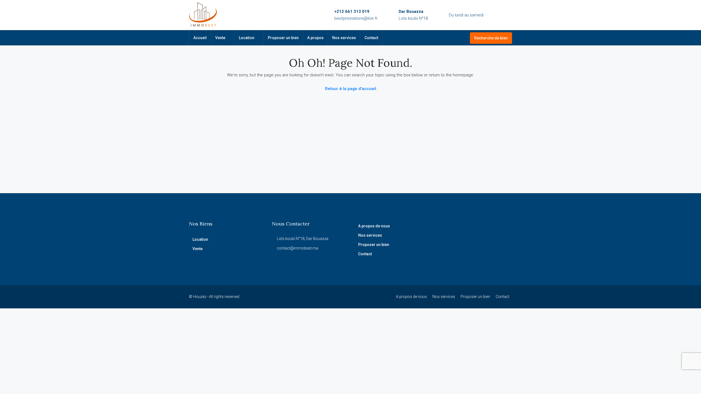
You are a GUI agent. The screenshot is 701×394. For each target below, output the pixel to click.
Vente (220, 38)
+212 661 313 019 (351, 11)
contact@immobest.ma (297, 248)
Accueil (200, 38)
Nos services (344, 38)
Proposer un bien (283, 38)
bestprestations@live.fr (356, 18)
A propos (315, 38)
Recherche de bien (491, 38)
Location (246, 38)
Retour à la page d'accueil (350, 88)
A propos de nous (374, 226)
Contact (371, 38)
